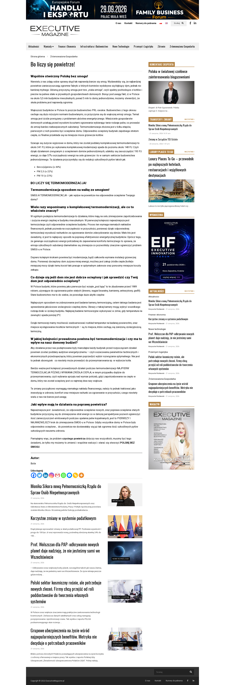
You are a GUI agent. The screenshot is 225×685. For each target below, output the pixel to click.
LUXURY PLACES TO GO (161, 152)
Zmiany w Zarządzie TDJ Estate (163, 139)
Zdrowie (161, 46)
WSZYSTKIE (189, 119)
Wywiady (48, 46)
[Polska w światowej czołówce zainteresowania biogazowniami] (171, 92)
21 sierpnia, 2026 (37, 498)
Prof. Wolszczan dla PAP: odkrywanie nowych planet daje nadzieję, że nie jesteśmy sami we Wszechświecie (65, 550)
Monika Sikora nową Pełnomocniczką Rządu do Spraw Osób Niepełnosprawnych (66, 489)
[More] (81, 475)
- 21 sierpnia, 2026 (172, 309)
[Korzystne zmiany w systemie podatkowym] (125, 526)
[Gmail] (57, 475)
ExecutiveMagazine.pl (55, 681)
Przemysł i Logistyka (143, 46)
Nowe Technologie (120, 46)
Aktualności (33, 46)
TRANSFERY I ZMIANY (161, 119)
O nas (118, 23)
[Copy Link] (75, 475)
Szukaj (177, 23)
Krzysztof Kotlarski (156, 309)
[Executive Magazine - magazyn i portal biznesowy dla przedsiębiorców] (55, 33)
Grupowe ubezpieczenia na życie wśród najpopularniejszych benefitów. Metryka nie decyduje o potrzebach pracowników (64, 636)
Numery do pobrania (146, 23)
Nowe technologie (120, 559)
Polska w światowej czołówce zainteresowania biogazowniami (169, 73)
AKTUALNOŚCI (157, 291)
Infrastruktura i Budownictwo (94, 46)
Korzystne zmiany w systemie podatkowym (63, 518)
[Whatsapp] (63, 475)
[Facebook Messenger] (69, 475)
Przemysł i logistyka (120, 597)
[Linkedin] (195, 23)
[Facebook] (190, 23)
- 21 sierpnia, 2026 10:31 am (159, 133)
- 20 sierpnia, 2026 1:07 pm (159, 144)
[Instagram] (51, 475)
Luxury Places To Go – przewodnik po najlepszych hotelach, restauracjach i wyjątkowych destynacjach (171, 167)
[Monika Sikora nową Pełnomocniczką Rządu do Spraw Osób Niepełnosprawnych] (125, 494)
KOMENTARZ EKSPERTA (162, 64)
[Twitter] (39, 475)
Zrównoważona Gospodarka (182, 46)
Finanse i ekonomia (120, 533)
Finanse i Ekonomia (67, 46)
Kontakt (128, 23)
